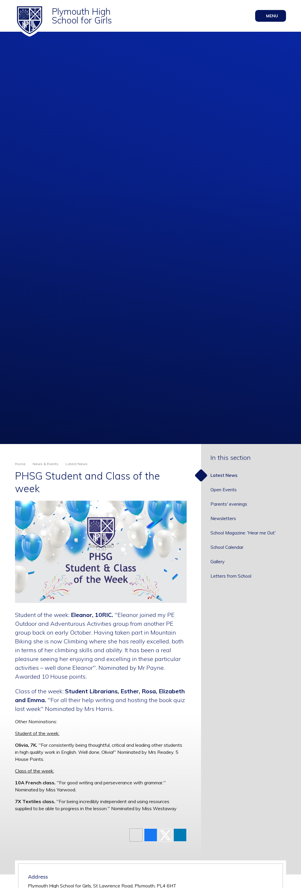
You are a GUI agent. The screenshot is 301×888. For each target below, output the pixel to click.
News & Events (45, 464)
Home (20, 464)
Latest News (77, 464)
